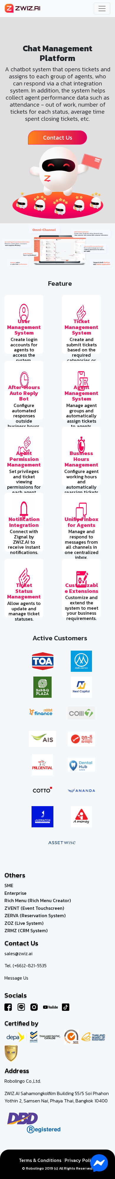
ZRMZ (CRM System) (25, 930)
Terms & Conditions (40, 1160)
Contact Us (57, 137)
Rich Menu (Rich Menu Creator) (37, 900)
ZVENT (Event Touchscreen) (34, 908)
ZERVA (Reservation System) (34, 915)
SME (8, 885)
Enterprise (15, 893)
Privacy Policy (80, 1160)
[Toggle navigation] (102, 8)
